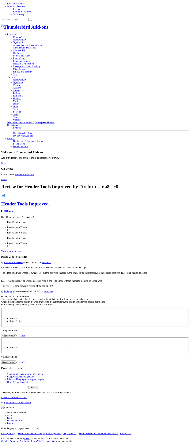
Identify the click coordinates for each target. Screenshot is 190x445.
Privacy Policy (8, 433)
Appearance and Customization (27, 45)
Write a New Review (11, 251)
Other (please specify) (17, 382)
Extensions (12, 34)
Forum (10, 423)
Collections (12, 125)
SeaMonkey (18, 14)
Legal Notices (69, 433)
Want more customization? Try (30, 122)
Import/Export (19, 58)
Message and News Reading (26, 66)
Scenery (17, 109)
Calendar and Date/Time (24, 47)
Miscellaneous (19, 69)
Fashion (16, 93)
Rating (14, 321)
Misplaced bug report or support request (25, 379)
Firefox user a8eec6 (13, 262)
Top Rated (18, 42)
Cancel (22, 335)
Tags (15, 74)
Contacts (17, 53)
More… (11, 138)
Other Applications (16, 6)
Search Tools (19, 143)
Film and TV (19, 95)
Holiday (17, 98)
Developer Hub (20, 146)
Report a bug (126, 433)
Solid (15, 114)
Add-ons (39, 27)
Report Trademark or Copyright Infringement (39, 433)
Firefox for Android (22, 11)
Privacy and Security (23, 71)
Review (14, 318)
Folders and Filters (21, 55)
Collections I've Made (23, 133)
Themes (11, 77)
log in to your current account (17, 402)
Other (15, 106)
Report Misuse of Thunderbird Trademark (98, 433)
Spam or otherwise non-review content (25, 374)
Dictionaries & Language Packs (28, 141)
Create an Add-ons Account (14, 397)
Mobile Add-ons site (24, 174)
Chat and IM (19, 50)
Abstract (17, 87)
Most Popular (19, 39)
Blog (9, 418)
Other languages (8, 428)
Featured (17, 37)
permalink (46, 262)
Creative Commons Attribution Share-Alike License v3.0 (28, 441)
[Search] (30, 20)
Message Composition (23, 63)
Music (16, 101)
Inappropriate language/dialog (21, 376)
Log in (21, 3)
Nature (16, 103)
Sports (16, 117)
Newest (16, 85)
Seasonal (17, 111)
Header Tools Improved (25, 203)
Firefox (16, 9)
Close (4, 163)
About (10, 415)
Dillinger (8, 211)
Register (11, 3)
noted (27, 438)
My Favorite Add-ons (23, 135)
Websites (17, 119)
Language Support (21, 61)
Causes (16, 90)
